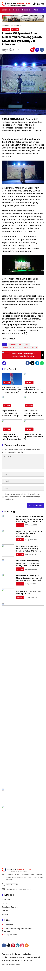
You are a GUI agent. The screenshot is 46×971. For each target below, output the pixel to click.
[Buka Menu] (38, 3)
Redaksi (5, 49)
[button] (34, 3)
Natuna (5, 911)
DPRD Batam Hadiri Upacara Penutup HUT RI (34, 436)
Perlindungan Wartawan (13, 957)
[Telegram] (37, 363)
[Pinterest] (13, 945)
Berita (4, 903)
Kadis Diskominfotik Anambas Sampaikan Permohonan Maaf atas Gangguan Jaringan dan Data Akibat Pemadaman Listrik (11, 390)
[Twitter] (32, 363)
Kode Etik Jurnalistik (11, 960)
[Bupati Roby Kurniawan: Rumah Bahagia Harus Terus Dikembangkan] (34, 379)
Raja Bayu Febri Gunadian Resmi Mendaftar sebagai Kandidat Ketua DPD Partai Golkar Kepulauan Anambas (11, 413)
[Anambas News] (16, 3)
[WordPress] (18, 945)
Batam (5, 914)
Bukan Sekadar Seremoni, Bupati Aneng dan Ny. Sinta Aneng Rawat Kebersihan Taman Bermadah (33, 413)
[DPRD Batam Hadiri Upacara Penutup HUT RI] (34, 425)
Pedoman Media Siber (22, 954)
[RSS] (27, 945)
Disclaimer (27, 960)
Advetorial (6, 29)
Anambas (15, 29)
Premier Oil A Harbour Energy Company (21, 347)
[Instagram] (22, 945)
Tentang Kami (33, 957)
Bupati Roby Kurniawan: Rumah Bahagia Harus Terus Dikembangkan (33, 390)
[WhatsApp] (42, 363)
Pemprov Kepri (11, 935)
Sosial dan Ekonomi (10, 907)
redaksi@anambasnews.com (18, 889)
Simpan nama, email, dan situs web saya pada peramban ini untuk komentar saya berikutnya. (22, 496)
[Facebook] (28, 363)
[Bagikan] (42, 50)
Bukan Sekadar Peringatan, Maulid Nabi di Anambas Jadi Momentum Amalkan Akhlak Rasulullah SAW (12, 436)
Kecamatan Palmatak (20, 344)
